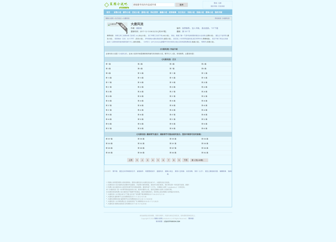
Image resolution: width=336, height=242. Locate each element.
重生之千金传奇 (221, 35)
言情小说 (117, 12)
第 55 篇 (172, 124)
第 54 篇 (140, 124)
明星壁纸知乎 (150, 171)
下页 (185, 160)
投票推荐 (186, 28)
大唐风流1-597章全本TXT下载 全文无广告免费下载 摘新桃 (128, 194)
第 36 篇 (204, 101)
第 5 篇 (108, 69)
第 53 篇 (109, 124)
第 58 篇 (140, 128)
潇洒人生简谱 (179, 171)
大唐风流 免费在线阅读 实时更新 (119, 204)
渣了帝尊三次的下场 (155, 35)
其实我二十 (177, 39)
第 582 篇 (204, 153)
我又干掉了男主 (217, 39)
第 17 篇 (109, 82)
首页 (108, 12)
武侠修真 (172, 12)
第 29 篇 (109, 96)
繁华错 (115, 171)
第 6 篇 (140, 69)
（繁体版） (191, 218)
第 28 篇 (204, 92)
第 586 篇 (204, 148)
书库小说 (191, 12)
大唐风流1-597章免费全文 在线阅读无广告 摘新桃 (125, 201)
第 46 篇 (140, 115)
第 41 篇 (109, 110)
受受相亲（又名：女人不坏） (125, 39)
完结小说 (200, 12)
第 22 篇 (140, 87)
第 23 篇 (172, 87)
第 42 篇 (140, 110)
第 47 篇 (172, 115)
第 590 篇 (204, 143)
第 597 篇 (109, 139)
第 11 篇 (172, 73)
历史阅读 (221, 6)
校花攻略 (189, 171)
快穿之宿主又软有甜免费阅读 (181, 42)
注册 (219, 3)
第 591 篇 (173, 143)
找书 (181, 4)
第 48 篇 (204, 115)
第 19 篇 (172, 82)
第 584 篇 (141, 153)
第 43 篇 (172, 110)
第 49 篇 (109, 119)
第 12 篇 (204, 73)
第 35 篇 (172, 101)
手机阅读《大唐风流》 (222, 18)
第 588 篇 (141, 148)
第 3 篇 (172, 64)
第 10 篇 (140, 73)
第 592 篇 (141, 143)
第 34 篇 (140, 101)
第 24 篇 (204, 87)
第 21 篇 (109, 87)
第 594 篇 (204, 139)
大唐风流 (126, 18)
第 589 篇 (109, 148)
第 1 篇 (108, 64)
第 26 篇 (140, 92)
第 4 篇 (203, 64)
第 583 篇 (173, 153)
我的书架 (214, 6)
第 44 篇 (204, 110)
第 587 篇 (173, 148)
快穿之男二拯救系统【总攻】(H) (126, 35)
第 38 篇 (140, 105)
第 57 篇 (109, 128)
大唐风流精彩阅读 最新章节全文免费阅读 (122, 199)
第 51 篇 (172, 119)
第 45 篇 (109, 115)
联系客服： (160, 221)
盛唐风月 (160, 171)
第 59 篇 (172, 128)
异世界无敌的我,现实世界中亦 (191, 39)
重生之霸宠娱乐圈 (211, 171)
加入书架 (195, 28)
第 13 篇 (109, 78)
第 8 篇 (203, 69)
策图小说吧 (109, 18)
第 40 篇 (204, 105)
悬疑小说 (163, 12)
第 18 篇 (140, 82)
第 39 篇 (172, 105)
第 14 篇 (140, 78)
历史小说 (136, 12)
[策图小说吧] (117, 5)
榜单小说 (209, 12)
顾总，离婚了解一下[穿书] (180, 35)
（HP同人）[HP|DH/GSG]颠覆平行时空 (157, 42)
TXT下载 (214, 28)
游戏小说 (145, 12)
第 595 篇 (173, 139)
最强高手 (140, 171)
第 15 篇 (172, 78)
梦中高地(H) (149, 39)
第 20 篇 (204, 82)
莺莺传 (203, 42)
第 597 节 (186, 31)
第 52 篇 (204, 119)
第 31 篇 (172, 96)
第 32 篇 (204, 96)
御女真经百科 (158, 39)
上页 (130, 160)
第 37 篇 (109, 105)
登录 (215, 3)
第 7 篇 (172, 69)
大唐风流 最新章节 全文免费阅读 (119, 197)
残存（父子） (199, 171)
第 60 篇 (204, 128)
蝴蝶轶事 (223, 171)
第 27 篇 (172, 92)
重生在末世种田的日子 (127, 171)
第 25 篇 (109, 92)
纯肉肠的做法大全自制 (197, 35)
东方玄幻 (181, 12)
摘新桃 (139, 28)
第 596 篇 (141, 139)
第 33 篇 (109, 101)
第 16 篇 (204, 78)
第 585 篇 (109, 153)
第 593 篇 (109, 143)
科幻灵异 (154, 12)
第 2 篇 (140, 64)
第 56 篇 (204, 124)
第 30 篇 (140, 96)
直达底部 (205, 28)
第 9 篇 (108, 73)
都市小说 (126, 12)
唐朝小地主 (169, 171)
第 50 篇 (140, 119)
